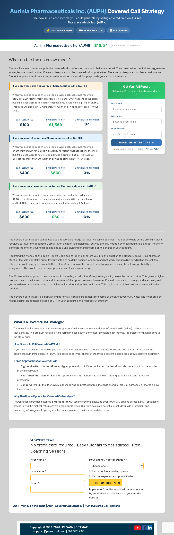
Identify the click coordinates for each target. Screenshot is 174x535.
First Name (116, 103)
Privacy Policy (153, 149)
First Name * (38, 459)
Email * (34, 483)
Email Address (118, 128)
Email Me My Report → (136, 142)
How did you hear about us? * (108, 459)
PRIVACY (68, 527)
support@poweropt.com (49, 531)
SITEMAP (82, 527)
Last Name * (38, 471)
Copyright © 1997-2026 (45, 527)
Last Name (116, 116)
